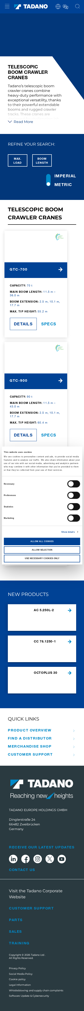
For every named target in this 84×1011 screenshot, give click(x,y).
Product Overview (30, 730)
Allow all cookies (42, 541)
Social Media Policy (20, 973)
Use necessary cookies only (42, 558)
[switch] (73, 495)
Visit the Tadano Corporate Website (35, 893)
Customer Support (30, 754)
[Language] (65, 6)
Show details (68, 532)
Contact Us (22, 870)
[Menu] (7, 7)
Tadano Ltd (38, 954)
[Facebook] (25, 859)
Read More (23, 122)
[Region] (58, 6)
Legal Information (20, 984)
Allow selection (42, 550)
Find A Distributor (30, 738)
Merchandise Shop (30, 746)
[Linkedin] (13, 859)
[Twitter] (49, 859)
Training (19, 943)
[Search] (77, 7)
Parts (16, 920)
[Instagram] (37, 859)
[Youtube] (62, 859)
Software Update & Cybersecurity (29, 995)
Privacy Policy (17, 968)
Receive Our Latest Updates (42, 847)
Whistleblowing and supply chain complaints (36, 990)
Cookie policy (17, 979)
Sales (15, 931)
